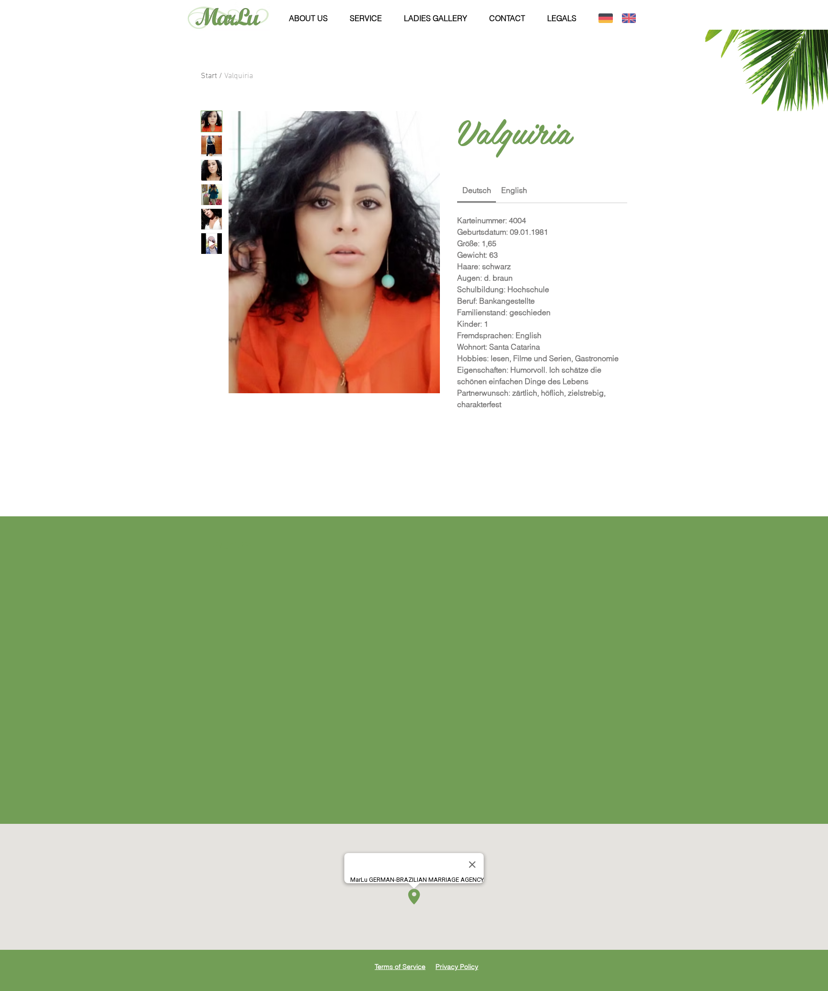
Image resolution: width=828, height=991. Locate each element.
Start (209, 76)
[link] (476, 190)
